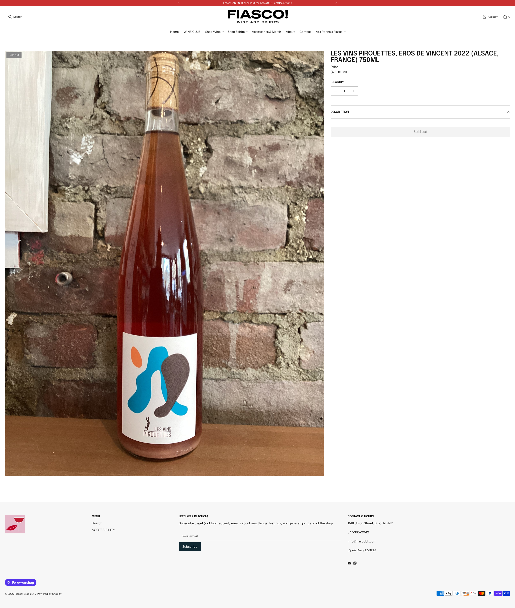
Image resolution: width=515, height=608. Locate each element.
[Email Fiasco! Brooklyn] (349, 563)
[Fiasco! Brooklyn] (258, 17)
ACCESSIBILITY (103, 530)
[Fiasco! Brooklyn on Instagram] (355, 563)
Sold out (420, 131)
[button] (214, 31)
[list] (164, 263)
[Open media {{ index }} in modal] (164, 263)
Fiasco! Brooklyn (24, 593)
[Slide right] (336, 3)
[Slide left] (179, 3)
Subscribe (189, 546)
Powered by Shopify (49, 593)
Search (97, 523)
